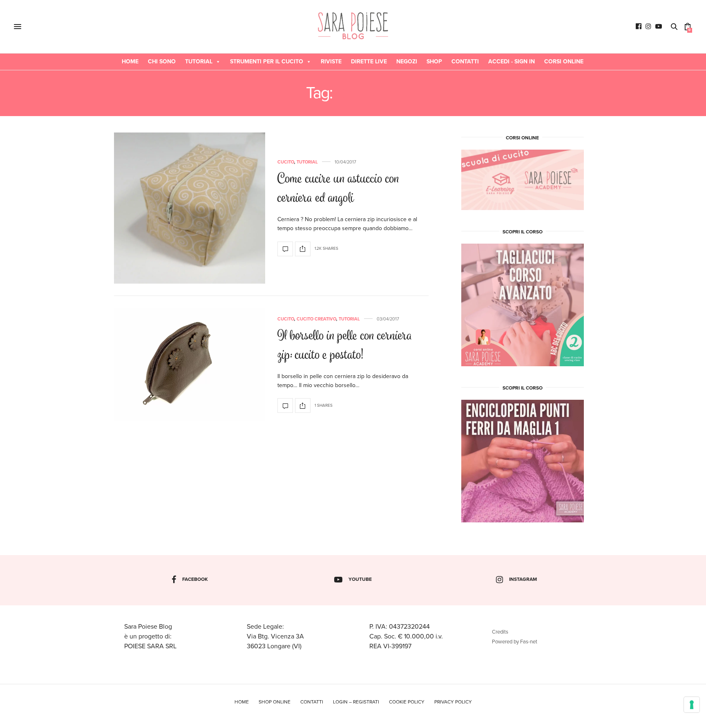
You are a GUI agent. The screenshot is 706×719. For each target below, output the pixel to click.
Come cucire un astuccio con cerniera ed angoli (338, 189)
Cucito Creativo (316, 319)
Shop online (274, 702)
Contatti (465, 61)
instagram (523, 579)
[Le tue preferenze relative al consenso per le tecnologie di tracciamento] (691, 704)
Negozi (406, 61)
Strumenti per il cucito (266, 61)
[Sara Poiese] (353, 26)
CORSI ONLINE (563, 61)
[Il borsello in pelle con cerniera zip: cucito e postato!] (189, 365)
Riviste (331, 61)
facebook (195, 579)
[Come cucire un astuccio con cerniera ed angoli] (189, 208)
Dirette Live (369, 61)
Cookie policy (406, 702)
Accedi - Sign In (511, 61)
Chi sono (162, 61)
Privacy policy (453, 702)
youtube (360, 579)
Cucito (285, 162)
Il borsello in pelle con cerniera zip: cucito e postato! (344, 346)
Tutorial (198, 61)
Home (130, 61)
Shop (434, 61)
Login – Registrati (356, 702)
